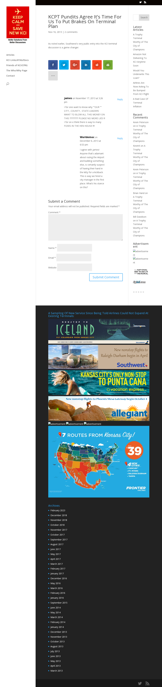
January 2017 (57, 573)
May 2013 (55, 661)
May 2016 (55, 583)
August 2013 (56, 646)
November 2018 (58, 519)
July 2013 (55, 651)
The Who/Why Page (16, 70)
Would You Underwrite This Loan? (141, 74)
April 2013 (55, 665)
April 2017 (55, 558)
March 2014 (56, 617)
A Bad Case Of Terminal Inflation (140, 102)
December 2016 (58, 578)
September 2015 (58, 602)
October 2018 (57, 524)
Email (52, 257)
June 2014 (55, 607)
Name (52, 247)
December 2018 (58, 515)
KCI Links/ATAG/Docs (17, 60)
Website (52, 267)
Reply (120, 99)
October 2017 (57, 534)
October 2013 (57, 641)
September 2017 (58, 539)
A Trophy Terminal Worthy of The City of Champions (140, 42)
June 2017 (55, 549)
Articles (10, 55)
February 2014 (57, 622)
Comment (54, 212)
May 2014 (55, 612)
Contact (10, 76)
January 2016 (57, 597)
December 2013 (58, 631)
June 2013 (55, 656)
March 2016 (56, 588)
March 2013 (56, 670)
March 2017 (56, 563)
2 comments (71, 31)
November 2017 (58, 529)
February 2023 (57, 510)
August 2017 (56, 544)
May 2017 (55, 554)
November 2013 (58, 636)
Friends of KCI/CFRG (17, 65)
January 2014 (57, 626)
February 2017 (57, 568)
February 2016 (57, 592)
